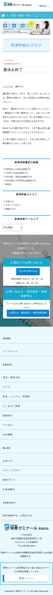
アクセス (8, 425)
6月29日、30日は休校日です (19, 177)
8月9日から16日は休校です (18, 169)
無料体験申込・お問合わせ (18, 515)
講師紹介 (8, 415)
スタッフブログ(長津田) (11, 64)
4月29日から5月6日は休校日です (21, 180)
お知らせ (10, 201)
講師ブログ (11, 209)
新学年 (9, 184)
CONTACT (9, 503)
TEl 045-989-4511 (28, 271)
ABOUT (7, 365)
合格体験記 (9, 489)
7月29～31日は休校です (17, 173)
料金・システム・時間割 (16, 396)
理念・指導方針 (11, 377)
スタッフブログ (13, 205)
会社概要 (8, 434)
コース (6, 387)
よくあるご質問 (11, 406)
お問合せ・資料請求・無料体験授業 (28, 312)
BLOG (7, 448)
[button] (45, 6)
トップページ (10, 351)
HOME (7, 338)
